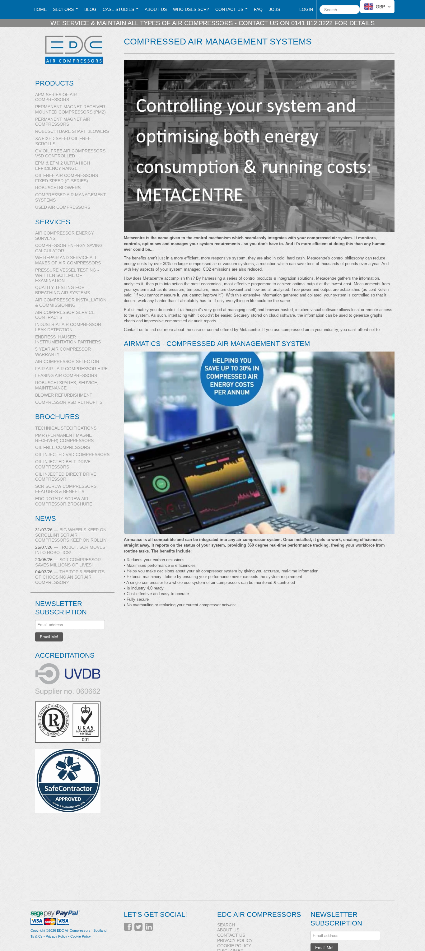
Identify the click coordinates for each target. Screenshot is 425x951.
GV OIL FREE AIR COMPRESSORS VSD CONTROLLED (70, 153)
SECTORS (64, 9)
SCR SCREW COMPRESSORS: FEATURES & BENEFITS (66, 489)
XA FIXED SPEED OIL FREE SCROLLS (63, 141)
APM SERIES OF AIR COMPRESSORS (56, 97)
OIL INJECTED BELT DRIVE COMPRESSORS (63, 464)
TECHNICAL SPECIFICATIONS (65, 428)
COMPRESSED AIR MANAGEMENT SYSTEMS (70, 197)
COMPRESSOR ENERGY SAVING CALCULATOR (69, 248)
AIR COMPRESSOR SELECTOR (67, 361)
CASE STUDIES (119, 9)
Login (306, 9)
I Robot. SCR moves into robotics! (70, 550)
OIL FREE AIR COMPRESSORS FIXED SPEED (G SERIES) (66, 178)
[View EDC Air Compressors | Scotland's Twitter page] (138, 927)
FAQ (258, 9)
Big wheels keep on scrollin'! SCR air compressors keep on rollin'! (72, 535)
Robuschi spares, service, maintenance (66, 385)
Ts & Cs (36, 936)
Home (40, 9)
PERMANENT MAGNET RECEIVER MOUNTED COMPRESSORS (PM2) (70, 109)
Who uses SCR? (191, 9)
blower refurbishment (63, 395)
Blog (90, 9)
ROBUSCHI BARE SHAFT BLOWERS (72, 131)
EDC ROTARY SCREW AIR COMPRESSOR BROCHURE (63, 501)
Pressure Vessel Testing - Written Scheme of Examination (67, 275)
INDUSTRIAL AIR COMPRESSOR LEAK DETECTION (68, 327)
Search (226, 924)
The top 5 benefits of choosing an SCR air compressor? (70, 577)
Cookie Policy (80, 936)
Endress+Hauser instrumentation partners (68, 339)
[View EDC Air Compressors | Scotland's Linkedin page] (149, 927)
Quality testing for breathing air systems (62, 290)
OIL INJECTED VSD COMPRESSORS (72, 454)
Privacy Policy (56, 936)
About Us (156, 9)
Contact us (230, 9)
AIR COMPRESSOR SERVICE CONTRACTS (65, 315)
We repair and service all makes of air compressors (68, 260)
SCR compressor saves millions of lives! (68, 562)
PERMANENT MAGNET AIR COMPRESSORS (62, 122)
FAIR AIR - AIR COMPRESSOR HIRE (71, 368)
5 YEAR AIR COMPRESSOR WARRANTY (63, 352)
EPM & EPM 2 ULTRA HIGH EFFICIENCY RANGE (62, 166)
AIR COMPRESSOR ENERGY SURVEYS (64, 236)
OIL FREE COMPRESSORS (62, 447)
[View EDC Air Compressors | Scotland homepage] (74, 50)
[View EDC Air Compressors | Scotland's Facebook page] (128, 927)
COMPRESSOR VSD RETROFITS (68, 402)
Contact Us (231, 935)
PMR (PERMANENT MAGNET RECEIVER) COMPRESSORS (65, 438)
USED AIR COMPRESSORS (62, 207)
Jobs (274, 9)
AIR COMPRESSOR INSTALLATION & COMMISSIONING (70, 302)
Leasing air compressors (66, 375)
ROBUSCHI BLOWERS (58, 187)
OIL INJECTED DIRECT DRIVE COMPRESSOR (65, 477)
